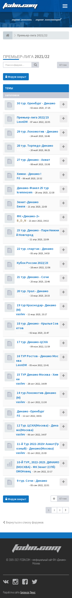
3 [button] (59, 510)
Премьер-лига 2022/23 (32, 117)
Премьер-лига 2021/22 (26, 56)
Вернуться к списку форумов (24, 522)
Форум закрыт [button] (16, 77)
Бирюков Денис (27, 592)
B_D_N (21, 220)
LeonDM (22, 122)
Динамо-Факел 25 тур (32, 188)
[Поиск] (35, 65)
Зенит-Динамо (27, 202)
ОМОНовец (23, 471)
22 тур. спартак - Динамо (34, 249)
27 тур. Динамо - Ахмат (33, 160)
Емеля (21, 206)
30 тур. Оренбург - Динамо (35, 103)
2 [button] (54, 510)
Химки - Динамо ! (28, 174)
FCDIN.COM (20, 6)
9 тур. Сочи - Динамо (31, 481)
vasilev (20, 314)
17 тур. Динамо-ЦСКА (32, 342)
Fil (18, 178)
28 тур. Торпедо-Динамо (34, 145)
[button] (65, 510)
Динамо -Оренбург (30, 411)
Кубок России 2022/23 (32, 263)
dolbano (22, 108)
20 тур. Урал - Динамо (32, 291)
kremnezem (24, 192)
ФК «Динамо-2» (27, 216)
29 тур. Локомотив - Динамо (37, 131)
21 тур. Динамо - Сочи (32, 277)
